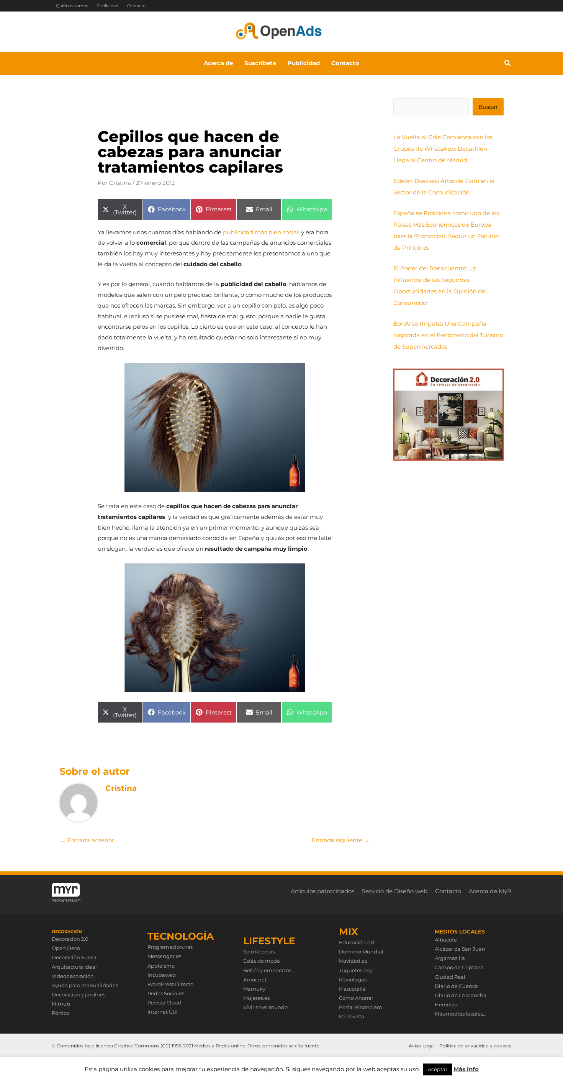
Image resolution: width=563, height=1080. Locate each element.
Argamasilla (450, 958)
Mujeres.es (256, 998)
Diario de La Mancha (460, 995)
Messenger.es (164, 956)
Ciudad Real (450, 977)
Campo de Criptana (459, 967)
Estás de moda (261, 961)
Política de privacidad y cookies (475, 1046)
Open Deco (66, 948)
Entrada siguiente (341, 840)
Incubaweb (161, 975)
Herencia (446, 1004)
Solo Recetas (259, 951)
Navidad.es (353, 961)
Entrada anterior (87, 840)
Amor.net (255, 979)
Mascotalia (352, 989)
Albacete (446, 940)
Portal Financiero (360, 1007)
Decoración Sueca (74, 957)
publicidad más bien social (260, 232)
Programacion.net (170, 947)
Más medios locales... (460, 1014)
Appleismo (161, 966)
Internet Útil (162, 1012)
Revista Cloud (164, 1002)
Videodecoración (73, 976)
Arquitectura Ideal (74, 967)
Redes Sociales (165, 993)
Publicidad (107, 5)
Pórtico (60, 1013)
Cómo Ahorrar (356, 998)
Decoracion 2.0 (70, 939)
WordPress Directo (170, 984)
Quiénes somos (72, 5)
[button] (507, 64)
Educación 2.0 (356, 942)
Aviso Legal (422, 1046)
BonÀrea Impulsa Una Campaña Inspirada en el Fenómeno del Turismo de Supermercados (448, 335)
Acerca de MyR (490, 891)
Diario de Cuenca (456, 986)
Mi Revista (351, 1016)
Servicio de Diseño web (394, 891)
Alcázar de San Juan (460, 949)
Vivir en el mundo (265, 1007)
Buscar (488, 106)
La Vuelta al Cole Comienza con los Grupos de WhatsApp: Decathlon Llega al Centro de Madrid (443, 148)
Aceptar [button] (437, 1069)
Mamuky (254, 989)
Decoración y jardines (78, 994)
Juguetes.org (355, 970)
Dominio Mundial (361, 951)
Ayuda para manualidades (85, 985)
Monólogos (353, 979)
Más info (466, 1069)
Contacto (136, 5)
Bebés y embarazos (267, 970)
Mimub (61, 1004)
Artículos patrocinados (322, 891)
